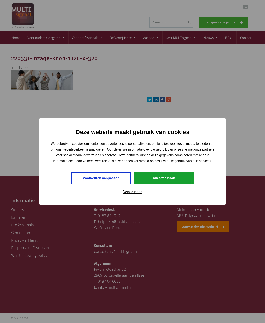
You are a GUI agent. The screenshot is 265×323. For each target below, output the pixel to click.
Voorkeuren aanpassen (101, 178)
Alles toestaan (164, 178)
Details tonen (132, 192)
